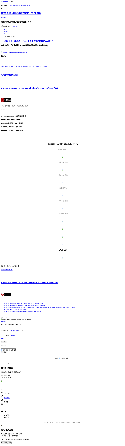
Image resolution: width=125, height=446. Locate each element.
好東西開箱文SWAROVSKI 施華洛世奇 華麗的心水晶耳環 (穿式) (23, 303)
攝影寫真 (14, 335)
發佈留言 (3, 352)
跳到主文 (3, 18)
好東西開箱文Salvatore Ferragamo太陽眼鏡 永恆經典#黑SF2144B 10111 (24, 305)
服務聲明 (78, 422)
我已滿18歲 (4, 442)
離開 (10, 442)
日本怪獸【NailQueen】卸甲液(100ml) (15, 309)
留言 (17, 330)
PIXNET (50, 422)
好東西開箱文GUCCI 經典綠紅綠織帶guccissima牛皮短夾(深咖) (22, 311)
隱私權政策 (72, 422)
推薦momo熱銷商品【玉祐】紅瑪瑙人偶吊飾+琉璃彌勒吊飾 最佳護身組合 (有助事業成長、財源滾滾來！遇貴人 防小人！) (40, 307)
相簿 (5, 29)
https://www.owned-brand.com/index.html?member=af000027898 (29, 88)
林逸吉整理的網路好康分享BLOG (21, 13)
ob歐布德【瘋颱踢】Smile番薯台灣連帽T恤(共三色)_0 (28, 41)
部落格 (6, 31)
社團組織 (14, 26)
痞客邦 (13, 330)
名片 (5, 33)
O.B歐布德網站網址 (9, 75)
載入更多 (3, 341)
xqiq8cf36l (3, 321)
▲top (2, 338)
